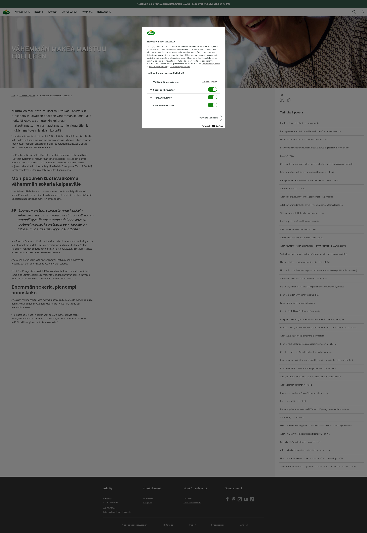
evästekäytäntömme (158, 66)
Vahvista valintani (208, 118)
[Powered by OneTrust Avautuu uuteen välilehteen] (212, 126)
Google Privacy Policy (211, 64)
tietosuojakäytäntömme (180, 66)
